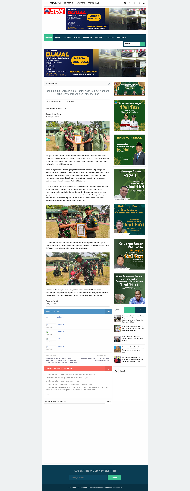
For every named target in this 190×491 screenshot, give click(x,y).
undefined (60, 317)
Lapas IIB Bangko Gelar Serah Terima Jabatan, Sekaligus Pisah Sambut (132, 338)
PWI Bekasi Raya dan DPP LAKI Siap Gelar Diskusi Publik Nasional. (95, 359)
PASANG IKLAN (93, 3)
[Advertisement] (129, 387)
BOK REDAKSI (68, 3)
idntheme (118, 487)
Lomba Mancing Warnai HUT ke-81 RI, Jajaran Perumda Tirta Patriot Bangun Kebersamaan (133, 328)
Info (46, 3)
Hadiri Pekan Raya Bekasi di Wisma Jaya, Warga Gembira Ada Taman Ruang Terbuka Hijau (132, 359)
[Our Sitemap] (124, 3)
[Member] (144, 3)
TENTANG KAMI (55, 3)
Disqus (108, 402)
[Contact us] (129, 3)
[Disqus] (78, 433)
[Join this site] (139, 3)
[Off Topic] (134, 3)
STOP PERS (81, 3)
